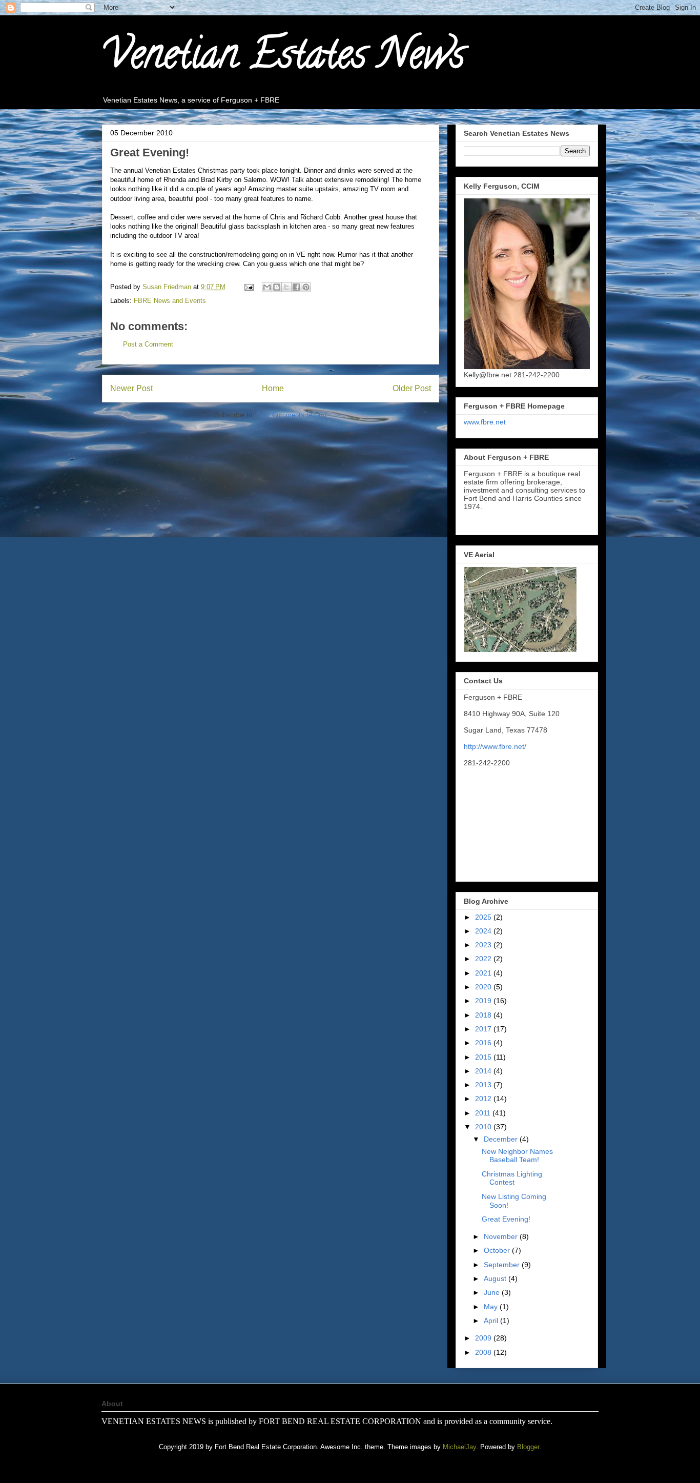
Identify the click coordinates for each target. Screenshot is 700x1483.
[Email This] (267, 287)
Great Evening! (506, 1219)
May (492, 1307)
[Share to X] (286, 287)
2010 (484, 1127)
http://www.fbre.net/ (495, 746)
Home (273, 388)
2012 (484, 1098)
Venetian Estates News (283, 58)
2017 (484, 1029)
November (502, 1236)
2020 (484, 987)
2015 (484, 1057)
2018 (484, 1015)
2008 (484, 1352)
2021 (484, 973)
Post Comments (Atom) (291, 415)
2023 (484, 945)
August (496, 1278)
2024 (484, 931)
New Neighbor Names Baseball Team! (517, 1155)
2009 (484, 1338)
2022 (484, 958)
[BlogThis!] (277, 287)
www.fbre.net (485, 422)
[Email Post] (248, 287)
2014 (484, 1071)
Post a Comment (148, 344)
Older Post (412, 388)
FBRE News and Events (170, 300)
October (498, 1250)
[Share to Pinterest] (306, 287)
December (502, 1139)
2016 (484, 1043)
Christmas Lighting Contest (512, 1178)
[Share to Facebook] (296, 287)
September (503, 1265)
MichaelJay (459, 1447)
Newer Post (131, 388)
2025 (484, 917)
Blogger (528, 1447)
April (492, 1320)
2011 (483, 1113)
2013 (484, 1085)
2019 (484, 1001)
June (493, 1292)
